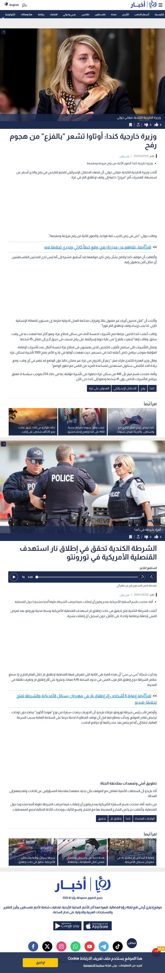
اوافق (40, 963)
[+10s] (151, 577)
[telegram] (104, 946)
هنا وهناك (26, 14)
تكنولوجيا (10, 14)
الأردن (125, 14)
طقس (85, 14)
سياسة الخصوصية (93, 965)
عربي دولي (124, 156)
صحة (114, 14)
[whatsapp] (75, 946)
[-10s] (142, 577)
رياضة (41, 14)
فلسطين (100, 14)
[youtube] (90, 946)
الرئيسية (159, 14)
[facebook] (33, 946)
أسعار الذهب (141, 14)
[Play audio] (14, 577)
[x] (47, 946)
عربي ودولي (69, 14)
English (14, 4)
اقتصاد (53, 14)
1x (23, 577)
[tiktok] (118, 946)
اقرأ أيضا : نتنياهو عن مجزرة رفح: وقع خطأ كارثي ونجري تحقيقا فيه (97, 247)
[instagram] (61, 946)
